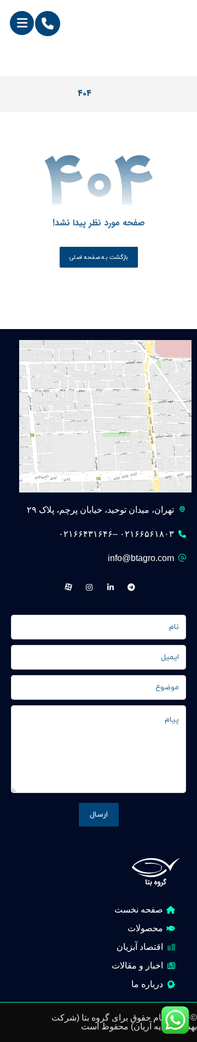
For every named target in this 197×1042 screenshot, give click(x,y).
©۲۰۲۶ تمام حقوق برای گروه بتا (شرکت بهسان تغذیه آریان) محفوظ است (124, 1022)
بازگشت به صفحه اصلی (98, 257)
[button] (22, 23)
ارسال (99, 814)
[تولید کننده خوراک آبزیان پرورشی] (162, 39)
